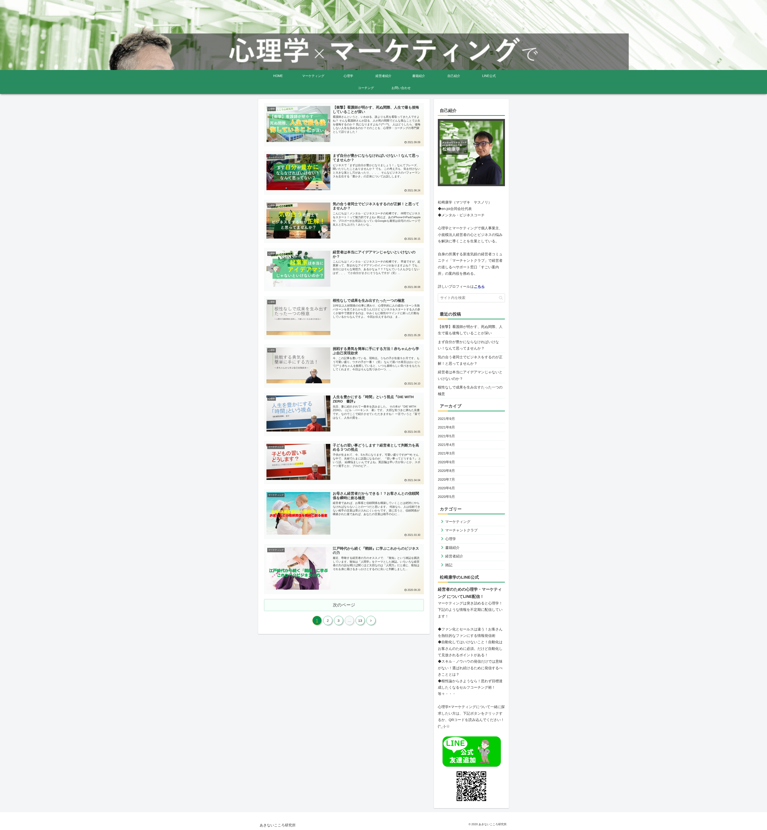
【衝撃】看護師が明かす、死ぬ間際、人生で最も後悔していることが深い (470, 330)
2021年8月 (446, 427)
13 (360, 621)
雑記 (448, 565)
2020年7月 (446, 479)
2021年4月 (446, 445)
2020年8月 (446, 471)
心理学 (450, 539)
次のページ (344, 604)
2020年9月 (446, 462)
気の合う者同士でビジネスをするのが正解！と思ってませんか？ (470, 360)
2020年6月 (446, 488)
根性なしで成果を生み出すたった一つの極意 (470, 390)
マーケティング (457, 522)
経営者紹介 (454, 556)
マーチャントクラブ (461, 530)
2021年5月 (446, 436)
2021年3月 (446, 453)
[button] (500, 298)
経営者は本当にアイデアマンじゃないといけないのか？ (470, 375)
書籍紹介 (452, 548)
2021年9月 (446, 419)
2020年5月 (446, 497)
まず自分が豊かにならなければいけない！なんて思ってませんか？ (468, 345)
